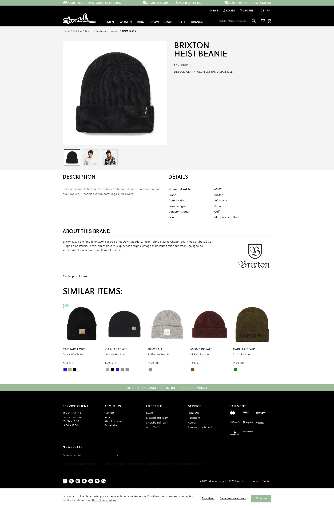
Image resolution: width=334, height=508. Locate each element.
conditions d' (157, 463)
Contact (109, 413)
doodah (155, 349)
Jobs (107, 417)
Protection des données (248, 481)
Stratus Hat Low (115, 354)
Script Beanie (241, 354)
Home (66, 31)
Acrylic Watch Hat (73, 354)
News (214, 10)
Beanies (114, 31)
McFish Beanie (199, 354)
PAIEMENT (238, 406)
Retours (193, 422)
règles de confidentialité (128, 463)
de (262, 10)
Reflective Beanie (158, 354)
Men (87, 31)
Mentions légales (218, 481)
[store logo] (79, 18)
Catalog (77, 31)
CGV (231, 481)
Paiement (194, 418)
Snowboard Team (157, 422)
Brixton (191, 45)
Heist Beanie (129, 31)
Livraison (193, 413)
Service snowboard (200, 427)
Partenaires (111, 425)
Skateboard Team (157, 418)
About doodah (113, 421)
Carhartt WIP (74, 349)
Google (184, 463)
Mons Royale (201, 349)
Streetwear (100, 31)
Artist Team (153, 427)
